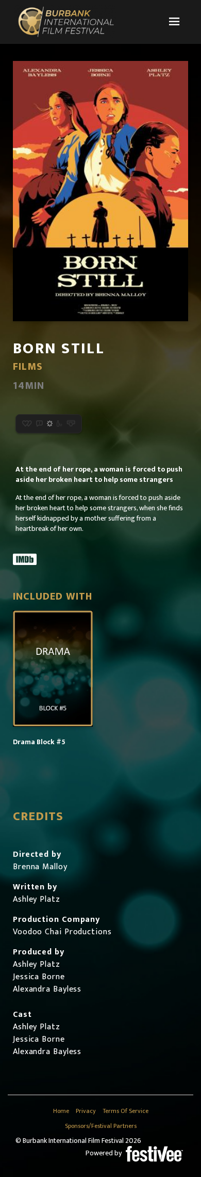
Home (61, 1111)
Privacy (86, 1111)
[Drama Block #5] (53, 668)
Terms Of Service (125, 1111)
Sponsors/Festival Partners (101, 1126)
